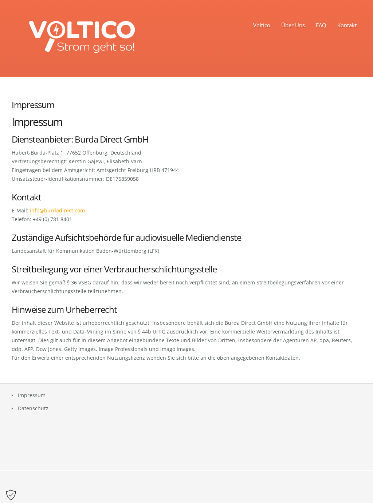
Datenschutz (33, 408)
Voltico (261, 25)
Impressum (32, 395)
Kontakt (347, 25)
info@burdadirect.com (57, 210)
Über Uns (293, 25)
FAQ (321, 25)
